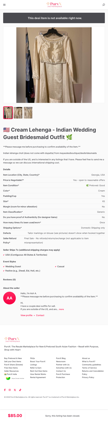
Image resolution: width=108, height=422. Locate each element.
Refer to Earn (35, 368)
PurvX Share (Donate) (13, 364)
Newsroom (60, 361)
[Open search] (103, 5)
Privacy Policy (88, 377)
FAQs (32, 358)
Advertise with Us (64, 368)
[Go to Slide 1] (8, 112)
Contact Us (61, 371)
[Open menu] (4, 5)
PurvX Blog (61, 358)
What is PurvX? (88, 361)
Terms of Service (89, 368)
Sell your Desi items (12, 361)
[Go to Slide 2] (18, 112)
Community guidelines (91, 364)
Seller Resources (11, 371)
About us (86, 358)
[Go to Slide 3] (28, 112)
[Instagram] (9, 390)
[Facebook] (5, 390)
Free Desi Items (11, 368)
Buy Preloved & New (13, 358)
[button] (54, 64)
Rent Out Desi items (38, 371)
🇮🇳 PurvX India (10, 374)
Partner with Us (63, 364)
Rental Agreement (38, 377)
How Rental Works (38, 374)
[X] (15, 390)
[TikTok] (19, 390)
